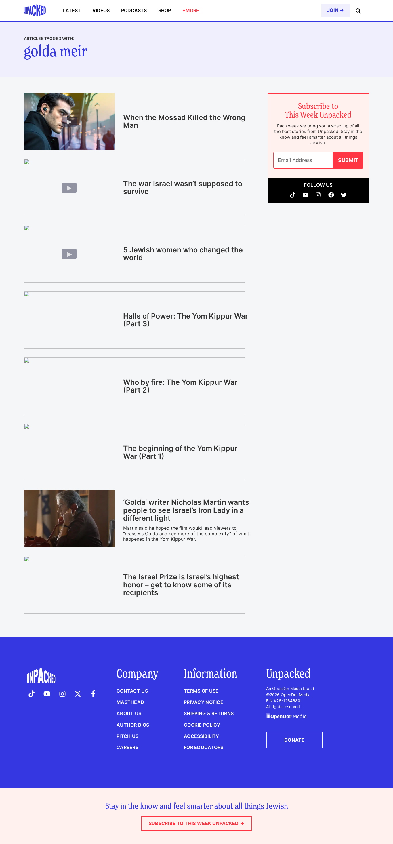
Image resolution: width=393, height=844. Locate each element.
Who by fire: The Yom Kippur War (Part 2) (180, 386)
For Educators (204, 747)
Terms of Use (201, 691)
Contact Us (132, 691)
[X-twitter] (78, 694)
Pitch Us (127, 736)
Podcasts (134, 10)
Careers (127, 747)
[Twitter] (343, 195)
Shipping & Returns (209, 713)
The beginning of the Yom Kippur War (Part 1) (180, 452)
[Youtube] (305, 195)
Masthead (130, 702)
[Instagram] (318, 195)
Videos (101, 10)
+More (190, 10)
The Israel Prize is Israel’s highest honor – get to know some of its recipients (181, 584)
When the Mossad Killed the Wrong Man (184, 121)
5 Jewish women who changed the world (183, 253)
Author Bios (133, 725)
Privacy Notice (203, 702)
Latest (72, 10)
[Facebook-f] (93, 694)
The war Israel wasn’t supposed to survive (182, 187)
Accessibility (201, 736)
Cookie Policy (202, 725)
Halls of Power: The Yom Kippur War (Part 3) (185, 320)
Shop (164, 10)
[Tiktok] (292, 195)
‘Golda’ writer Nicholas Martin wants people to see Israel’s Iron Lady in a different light (186, 510)
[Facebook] (331, 195)
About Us (129, 713)
